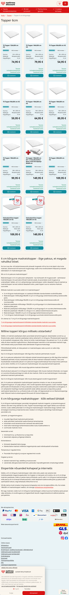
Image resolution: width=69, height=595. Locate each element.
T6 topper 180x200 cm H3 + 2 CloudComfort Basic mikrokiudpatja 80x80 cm (33, 160)
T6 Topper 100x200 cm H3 (33, 102)
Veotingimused (6, 548)
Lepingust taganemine (8, 565)
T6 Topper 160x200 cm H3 (56, 102)
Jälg (2, 563)
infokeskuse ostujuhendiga (44, 487)
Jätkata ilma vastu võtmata (9, 568)
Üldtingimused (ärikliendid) (10, 554)
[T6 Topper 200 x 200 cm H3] (57, 147)
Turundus (27, 589)
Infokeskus (5, 545)
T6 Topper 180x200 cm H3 (10, 159)
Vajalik (17, 589)
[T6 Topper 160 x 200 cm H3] (57, 90)
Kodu (3, 15)
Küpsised (4, 558)
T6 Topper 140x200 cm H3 (33, 46)
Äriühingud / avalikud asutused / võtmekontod (17, 550)
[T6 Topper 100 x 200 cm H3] (34, 90)
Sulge (11, 593)
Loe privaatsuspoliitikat (8, 586)
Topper (9, 15)
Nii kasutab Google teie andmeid (26, 586)
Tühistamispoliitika (7, 560)
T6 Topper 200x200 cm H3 (56, 159)
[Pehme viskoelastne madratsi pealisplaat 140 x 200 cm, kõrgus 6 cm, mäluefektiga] (11, 207)
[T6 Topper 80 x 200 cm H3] (57, 34)
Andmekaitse (5, 556)
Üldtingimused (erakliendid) (10, 552)
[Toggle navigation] (65, 3)
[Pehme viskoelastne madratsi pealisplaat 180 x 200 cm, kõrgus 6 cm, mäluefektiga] (34, 207)
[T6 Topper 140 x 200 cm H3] (34, 34)
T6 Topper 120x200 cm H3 (10, 46)
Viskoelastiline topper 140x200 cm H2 (11, 219)
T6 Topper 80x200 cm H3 (57, 45)
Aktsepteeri (34, 593)
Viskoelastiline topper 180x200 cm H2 (34, 219)
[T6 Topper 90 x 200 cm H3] (11, 90)
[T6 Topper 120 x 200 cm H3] (11, 34)
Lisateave (12, 76)
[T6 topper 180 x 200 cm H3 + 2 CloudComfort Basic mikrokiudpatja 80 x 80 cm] (34, 147)
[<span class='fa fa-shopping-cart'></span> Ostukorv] (59, 3)
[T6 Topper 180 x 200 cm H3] (11, 147)
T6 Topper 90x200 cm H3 (11, 102)
